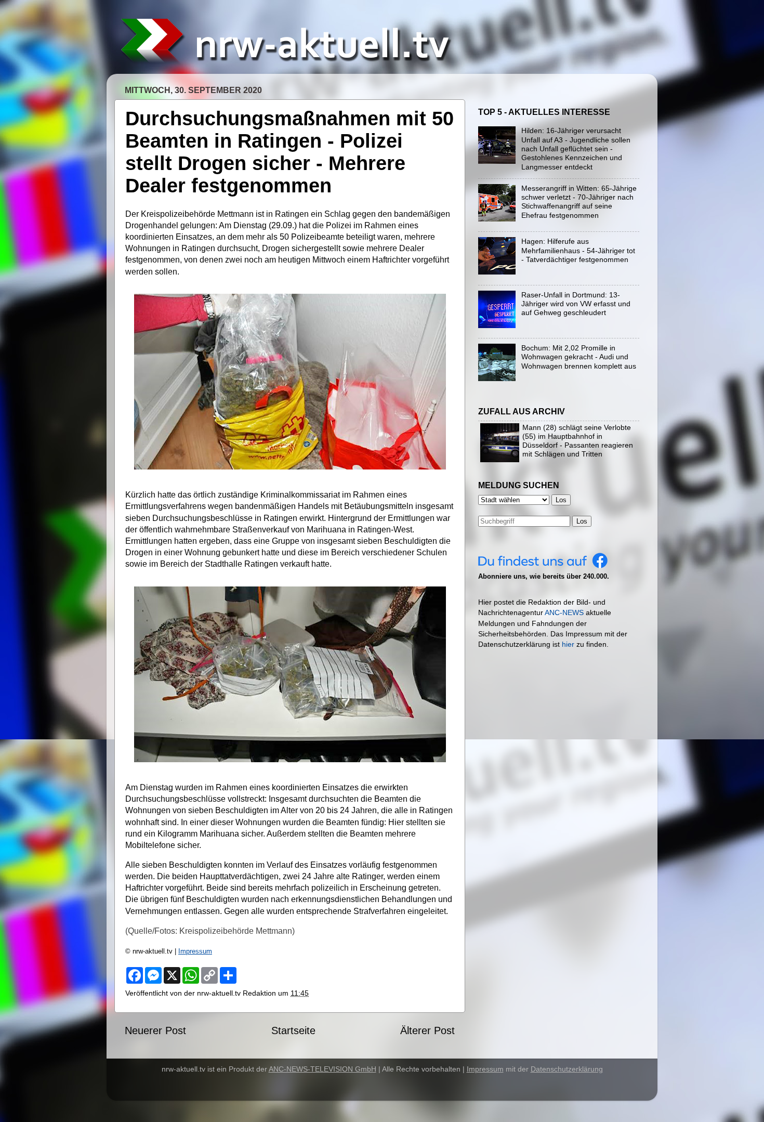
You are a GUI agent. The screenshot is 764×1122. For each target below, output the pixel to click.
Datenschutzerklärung (567, 1069)
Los (581, 521)
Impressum (195, 951)
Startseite (293, 1030)
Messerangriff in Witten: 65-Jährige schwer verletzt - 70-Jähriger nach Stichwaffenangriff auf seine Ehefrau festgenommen (579, 201)
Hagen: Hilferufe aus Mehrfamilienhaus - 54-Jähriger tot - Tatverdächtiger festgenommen (578, 250)
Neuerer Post (155, 1030)
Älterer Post (427, 1030)
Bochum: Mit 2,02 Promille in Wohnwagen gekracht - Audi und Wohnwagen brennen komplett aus (578, 357)
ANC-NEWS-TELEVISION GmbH (322, 1069)
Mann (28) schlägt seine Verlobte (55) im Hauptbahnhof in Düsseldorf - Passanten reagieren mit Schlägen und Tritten (577, 441)
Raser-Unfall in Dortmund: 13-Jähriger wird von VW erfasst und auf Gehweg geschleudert (575, 304)
